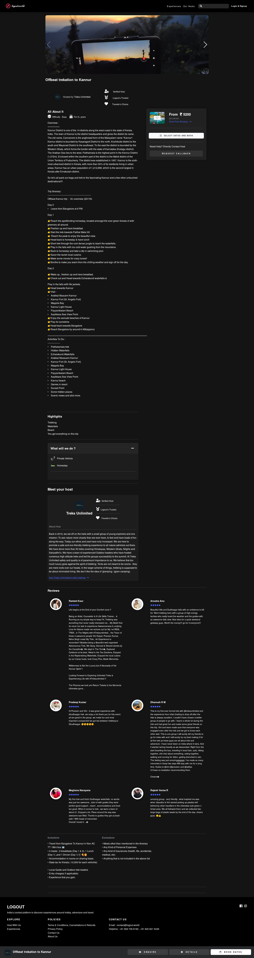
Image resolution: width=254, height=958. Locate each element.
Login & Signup (239, 6)
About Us (52, 936)
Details (191, 952)
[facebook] (241, 906)
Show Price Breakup (178, 121)
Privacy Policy (55, 929)
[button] (205, 44)
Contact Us (53, 932)
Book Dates (232, 952)
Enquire (150, 952)
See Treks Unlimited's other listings (67, 577)
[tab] (93, 448)
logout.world (18, 6)
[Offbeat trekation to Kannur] (127, 44)
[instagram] (245, 906)
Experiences (174, 6)
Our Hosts (189, 6)
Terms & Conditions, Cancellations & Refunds (71, 925)
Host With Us (14, 925)
